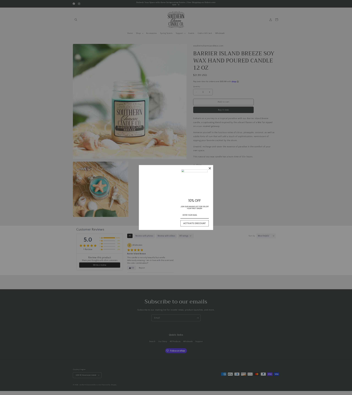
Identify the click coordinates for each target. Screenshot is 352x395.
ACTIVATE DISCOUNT (194, 223)
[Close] (210, 168)
